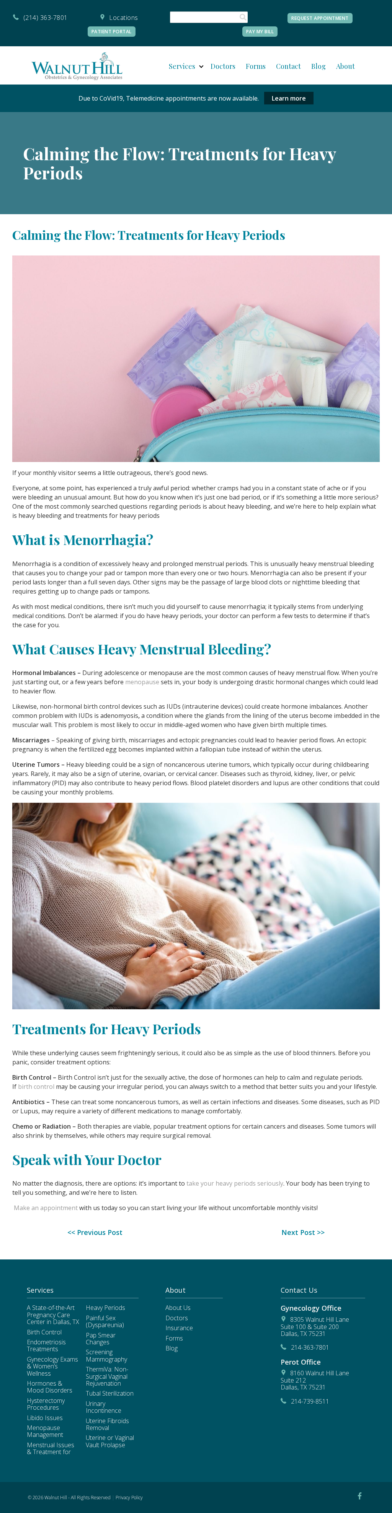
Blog (318, 66)
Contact (288, 66)
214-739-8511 (310, 1401)
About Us (178, 1307)
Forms (256, 66)
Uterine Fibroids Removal (107, 1424)
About (345, 66)
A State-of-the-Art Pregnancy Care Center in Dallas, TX (53, 1314)
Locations (123, 17)
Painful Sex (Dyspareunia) (105, 1321)
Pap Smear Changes (101, 1338)
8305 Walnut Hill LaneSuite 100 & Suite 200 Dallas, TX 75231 (315, 1326)
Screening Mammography (106, 1355)
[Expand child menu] (201, 66)
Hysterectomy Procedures (46, 1404)
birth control (36, 1086)
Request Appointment (320, 18)
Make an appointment (46, 1208)
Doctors (223, 66)
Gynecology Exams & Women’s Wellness (52, 1366)
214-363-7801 (310, 1347)
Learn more (289, 98)
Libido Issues (45, 1418)
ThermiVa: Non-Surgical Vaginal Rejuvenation (107, 1376)
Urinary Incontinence (103, 1407)
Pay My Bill (260, 31)
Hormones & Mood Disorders (49, 1386)
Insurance (179, 1328)
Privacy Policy (129, 1497)
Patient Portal (111, 31)
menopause (142, 682)
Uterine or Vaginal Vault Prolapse (110, 1441)
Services (182, 66)
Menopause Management (45, 1431)
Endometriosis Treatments (46, 1345)
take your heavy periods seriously (234, 1183)
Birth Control (44, 1332)
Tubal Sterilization (110, 1393)
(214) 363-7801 (45, 17)
